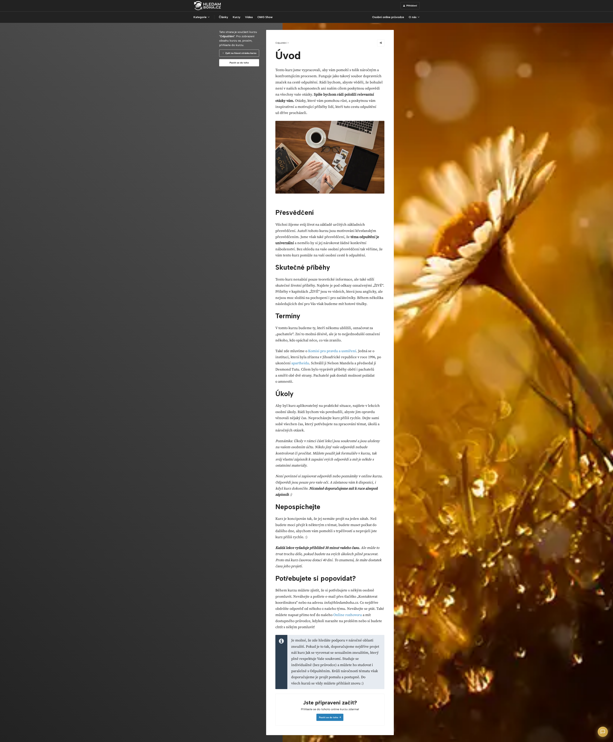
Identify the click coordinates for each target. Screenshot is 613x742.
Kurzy (236, 17)
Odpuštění (281, 42)
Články (223, 17)
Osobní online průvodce (388, 17)
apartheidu (300, 363)
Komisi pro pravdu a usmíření (332, 351)
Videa (249, 17)
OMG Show (265, 17)
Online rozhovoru (347, 615)
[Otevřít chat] (603, 732)
